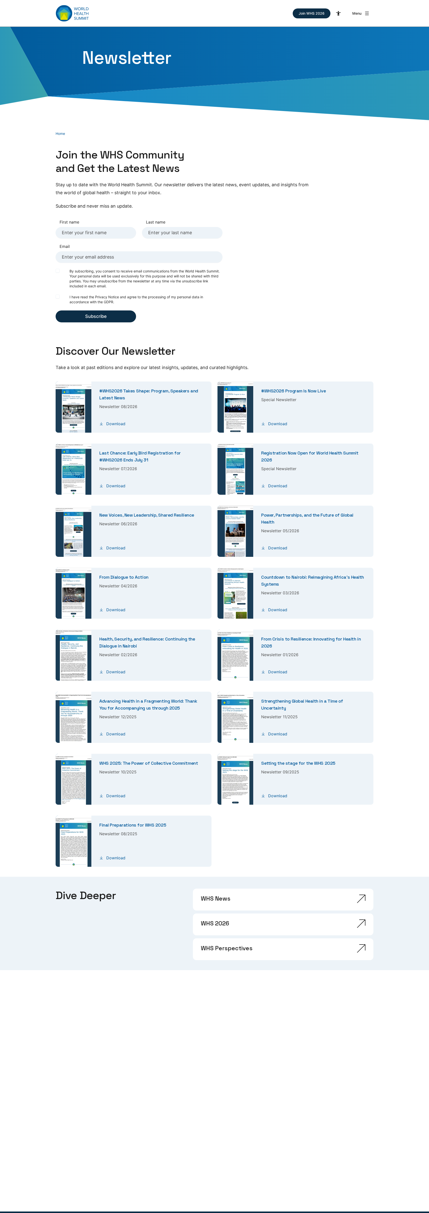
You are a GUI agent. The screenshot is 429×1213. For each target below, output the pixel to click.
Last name (155, 222)
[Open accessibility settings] (338, 13)
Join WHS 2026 (311, 13)
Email (65, 246)
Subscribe (96, 316)
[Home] (72, 13)
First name (69, 222)
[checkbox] (58, 271)
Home (60, 133)
